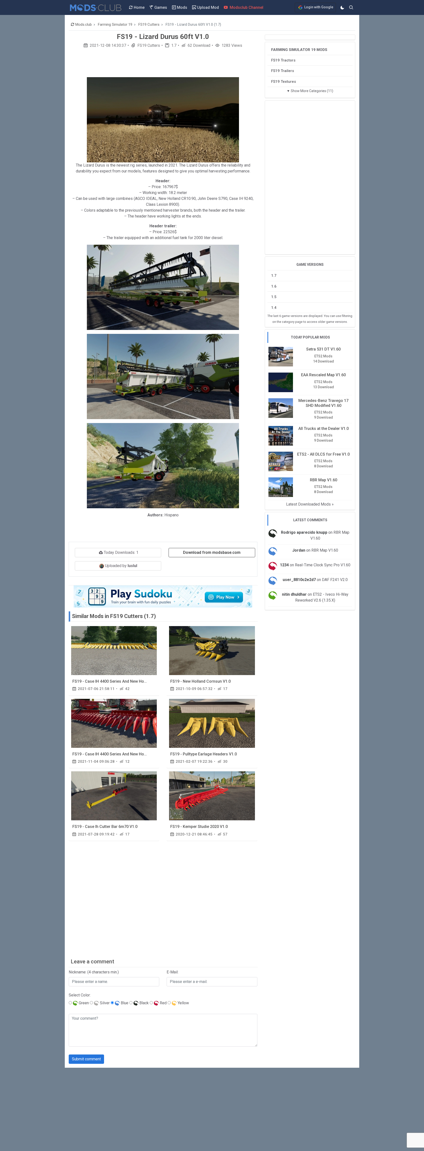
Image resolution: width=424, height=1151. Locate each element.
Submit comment (86, 1059)
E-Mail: (172, 972)
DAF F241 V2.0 (335, 579)
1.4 (274, 307)
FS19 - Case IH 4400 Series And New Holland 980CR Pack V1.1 (128, 681)
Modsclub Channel (246, 7)
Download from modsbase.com (211, 552)
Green (83, 1003)
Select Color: (80, 995)
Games (160, 7)
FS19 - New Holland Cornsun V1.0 (200, 681)
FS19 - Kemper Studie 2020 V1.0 (199, 826)
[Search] (351, 7)
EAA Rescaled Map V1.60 (323, 375)
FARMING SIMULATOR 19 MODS (299, 50)
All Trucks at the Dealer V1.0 (323, 428)
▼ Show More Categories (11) (310, 91)
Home (139, 7)
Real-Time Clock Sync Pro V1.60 (322, 564)
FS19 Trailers (282, 71)
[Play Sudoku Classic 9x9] (163, 596)
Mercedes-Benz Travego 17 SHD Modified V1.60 (323, 403)
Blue (124, 1003)
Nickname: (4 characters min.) (94, 972)
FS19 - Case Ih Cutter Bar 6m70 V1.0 (104, 826)
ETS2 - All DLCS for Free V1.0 (323, 454)
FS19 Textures (283, 81)
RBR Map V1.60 (323, 479)
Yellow (183, 1003)
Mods (181, 7)
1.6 (274, 286)
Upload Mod (207, 7)
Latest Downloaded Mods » (310, 504)
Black (143, 1003)
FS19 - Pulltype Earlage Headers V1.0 (203, 754)
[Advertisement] (163, 64)
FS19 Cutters (148, 45)
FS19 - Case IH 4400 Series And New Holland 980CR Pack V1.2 (128, 754)
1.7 (173, 45)
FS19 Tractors (283, 60)
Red (163, 1003)
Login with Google (318, 7)
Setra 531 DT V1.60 (323, 349)
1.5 (274, 297)
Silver (104, 1003)
